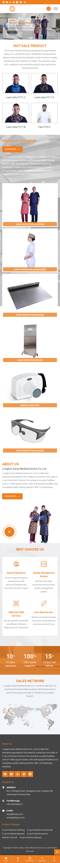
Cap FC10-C (44, 126)
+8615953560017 (15, 804)
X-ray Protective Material (13, 833)
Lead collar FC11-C (15, 97)
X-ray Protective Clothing (13, 829)
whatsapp (30, 861)
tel (18, 861)
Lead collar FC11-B (15, 126)
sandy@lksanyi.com (16, 817)
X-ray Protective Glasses (31, 837)
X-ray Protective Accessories (40, 829)
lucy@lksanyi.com (15, 814)
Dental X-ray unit (9, 837)
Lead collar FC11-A (44, 97)
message (42, 861)
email (6, 861)
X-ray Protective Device (37, 833)
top (54, 861)
